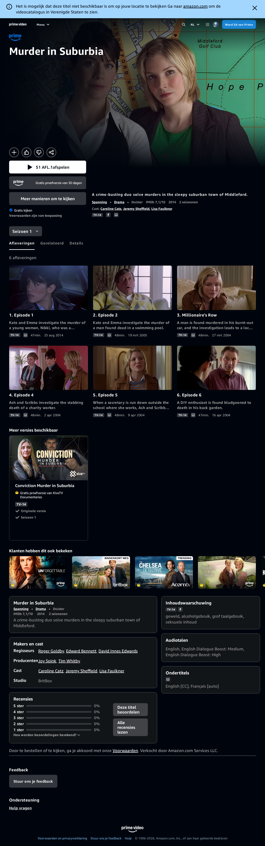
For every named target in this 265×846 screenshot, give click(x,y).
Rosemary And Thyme (227, 572)
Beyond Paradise (101, 572)
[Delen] (51, 152)
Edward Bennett (81, 651)
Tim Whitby (69, 660)
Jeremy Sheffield (136, 209)
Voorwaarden (125, 750)
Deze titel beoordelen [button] (128, 709)
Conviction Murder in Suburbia (48, 458)
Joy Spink (47, 660)
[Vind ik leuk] (26, 152)
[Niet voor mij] (39, 152)
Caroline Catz (110, 209)
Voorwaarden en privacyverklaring (62, 838)
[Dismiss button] (255, 8)
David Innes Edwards (118, 651)
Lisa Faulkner (161, 209)
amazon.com (195, 6)
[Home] (17, 24)
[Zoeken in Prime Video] (184, 24)
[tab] (22, 243)
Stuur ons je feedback (106, 838)
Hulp (128, 838)
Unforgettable (38, 572)
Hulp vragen (20, 808)
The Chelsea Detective (164, 572)
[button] (47, 167)
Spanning (99, 202)
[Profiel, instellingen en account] (216, 24)
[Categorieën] (208, 24)
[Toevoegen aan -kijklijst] (14, 152)
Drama (119, 202)
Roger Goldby (51, 651)
